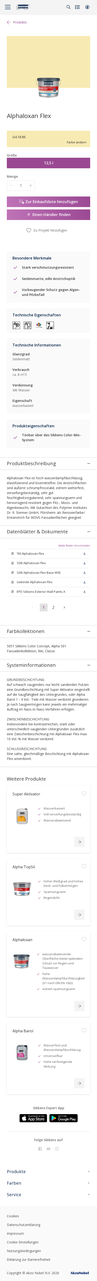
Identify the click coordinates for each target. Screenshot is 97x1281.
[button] (87, 7)
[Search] (68, 7)
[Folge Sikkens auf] (40, 1149)
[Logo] (23, 7)
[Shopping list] (78, 7)
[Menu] (8, 7)
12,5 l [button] (48, 162)
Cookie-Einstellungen (23, 1242)
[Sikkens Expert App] (33, 1118)
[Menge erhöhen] (30, 185)
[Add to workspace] (84, 793)
